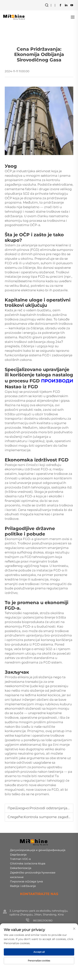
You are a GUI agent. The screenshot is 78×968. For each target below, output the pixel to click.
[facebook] (60, 5)
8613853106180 (42, 920)
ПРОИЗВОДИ (57, 381)
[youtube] (71, 5)
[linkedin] (66, 5)
